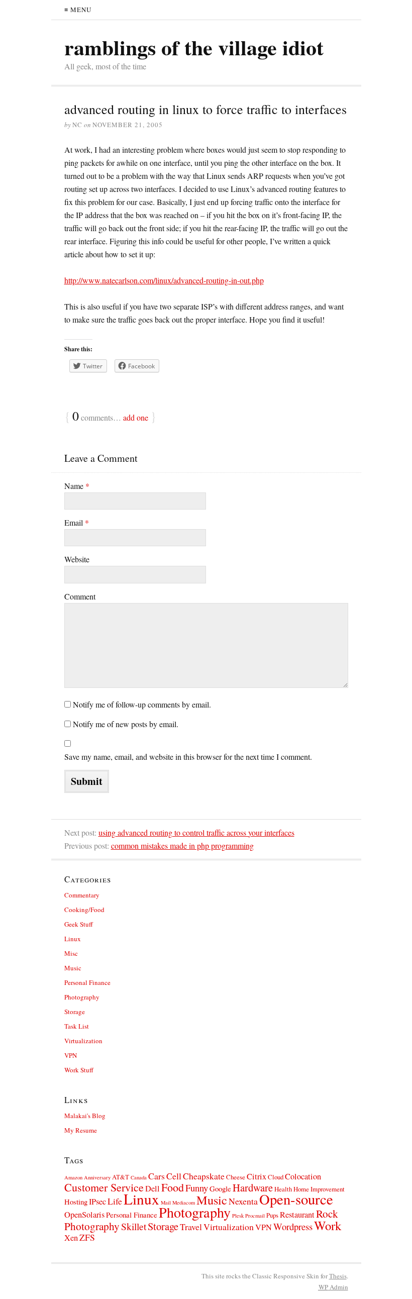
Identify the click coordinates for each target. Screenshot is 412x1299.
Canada (139, 1177)
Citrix (256, 1176)
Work (327, 1225)
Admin (333, 1286)
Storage (74, 1011)
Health (283, 1188)
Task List (76, 1026)
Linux (72, 938)
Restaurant (297, 1214)
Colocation (303, 1176)
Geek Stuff (78, 924)
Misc (71, 953)
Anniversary (97, 1177)
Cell (173, 1176)
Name (76, 485)
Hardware (253, 1187)
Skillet (133, 1226)
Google (220, 1188)
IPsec (97, 1201)
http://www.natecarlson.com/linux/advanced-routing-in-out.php (164, 280)
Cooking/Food (84, 909)
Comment (79, 596)
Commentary (81, 895)
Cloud (275, 1176)
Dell (152, 1188)
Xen (71, 1237)
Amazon (73, 1177)
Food (172, 1187)
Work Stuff (78, 1069)
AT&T (120, 1176)
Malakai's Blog (85, 1115)
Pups (272, 1215)
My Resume (80, 1130)
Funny (196, 1187)
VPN (70, 1055)
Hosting (75, 1201)
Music (72, 967)
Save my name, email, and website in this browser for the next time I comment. (188, 756)
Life (115, 1201)
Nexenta (243, 1201)
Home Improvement (319, 1188)
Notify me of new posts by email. (125, 724)
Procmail (255, 1215)
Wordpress (293, 1226)
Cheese (235, 1176)
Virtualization (83, 1040)
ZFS (87, 1237)
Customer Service (104, 1187)
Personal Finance (87, 982)
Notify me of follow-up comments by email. (142, 704)
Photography (81, 997)
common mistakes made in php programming (182, 845)
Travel (191, 1227)
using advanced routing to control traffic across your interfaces (196, 832)
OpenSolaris (84, 1214)
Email (76, 522)
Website (76, 559)
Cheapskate (204, 1176)
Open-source (296, 1199)
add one (135, 417)
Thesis (338, 1275)
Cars (156, 1176)
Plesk (238, 1215)
